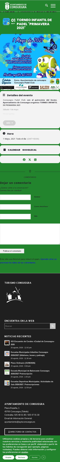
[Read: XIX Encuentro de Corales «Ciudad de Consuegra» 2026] (6, 342)
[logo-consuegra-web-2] (24, 5)
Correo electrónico (41, 206)
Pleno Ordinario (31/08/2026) (23, 363)
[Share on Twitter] (29, 159)
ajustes (24, 452)
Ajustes (35, 457)
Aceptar (8, 457)
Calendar (14, 150)
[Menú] (52, 5)
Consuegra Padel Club (14, 100)
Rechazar (21, 457)
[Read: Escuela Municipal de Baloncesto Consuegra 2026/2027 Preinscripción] (6, 372)
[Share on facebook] (24, 159)
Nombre (37, 197)
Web (35, 216)
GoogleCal (29, 150)
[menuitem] (45, 5)
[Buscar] (45, 5)
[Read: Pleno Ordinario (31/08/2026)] (6, 364)
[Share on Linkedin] (35, 159)
